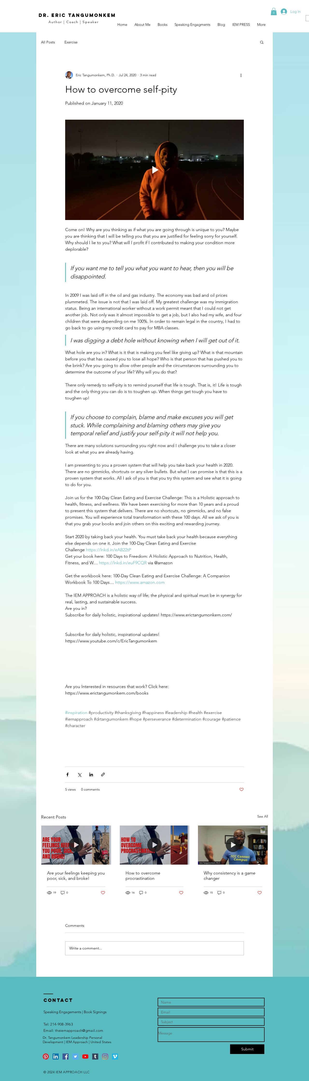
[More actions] (241, 75)
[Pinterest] (46, 1056)
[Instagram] (105, 1056)
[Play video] (154, 170)
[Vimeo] (115, 1056)
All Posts (48, 42)
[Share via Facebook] (67, 774)
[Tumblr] (95, 1056)
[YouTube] (85, 1056)
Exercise (70, 42)
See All (262, 816)
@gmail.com (92, 1030)
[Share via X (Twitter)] (79, 774)
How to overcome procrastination (143, 875)
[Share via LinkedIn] (91, 774)
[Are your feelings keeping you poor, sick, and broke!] (76, 845)
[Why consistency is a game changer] (233, 845)
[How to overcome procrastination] (155, 845)
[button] (274, 11)
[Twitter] (75, 1056)
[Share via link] (103, 774)
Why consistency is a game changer (229, 875)
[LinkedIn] (56, 1056)
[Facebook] (66, 1056)
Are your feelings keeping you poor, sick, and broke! (76, 875)
